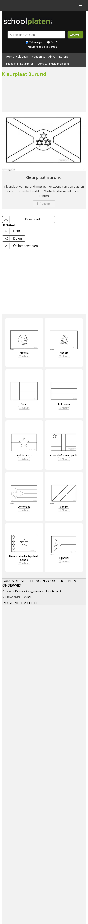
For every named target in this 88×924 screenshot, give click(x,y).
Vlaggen (23, 56)
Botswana (64, 404)
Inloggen (11, 64)
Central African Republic (64, 455)
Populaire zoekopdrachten (42, 46)
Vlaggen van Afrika (43, 56)
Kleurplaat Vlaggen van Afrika (32, 591)
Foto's (54, 42)
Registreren (27, 64)
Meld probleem (60, 64)
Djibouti (64, 558)
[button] (21, 246)
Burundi (64, 56)
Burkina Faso (24, 455)
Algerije (24, 353)
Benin (24, 404)
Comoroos (24, 506)
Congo (64, 506)
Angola (64, 353)
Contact (42, 64)
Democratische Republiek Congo (24, 558)
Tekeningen (36, 42)
